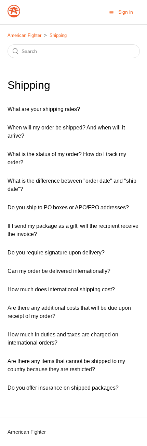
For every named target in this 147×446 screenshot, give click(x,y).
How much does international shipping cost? (61, 289)
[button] (111, 12)
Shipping (58, 35)
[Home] (14, 15)
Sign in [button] (125, 12)
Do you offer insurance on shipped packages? (63, 388)
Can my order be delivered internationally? (59, 271)
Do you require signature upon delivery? (56, 252)
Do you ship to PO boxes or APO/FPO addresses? (68, 207)
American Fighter (24, 35)
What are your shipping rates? (44, 109)
